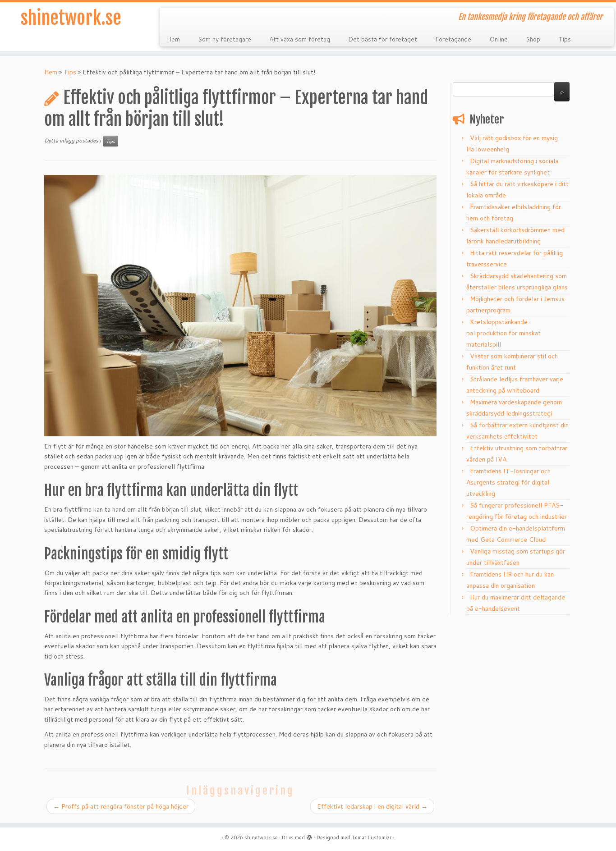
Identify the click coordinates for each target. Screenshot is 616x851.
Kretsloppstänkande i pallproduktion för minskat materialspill (503, 333)
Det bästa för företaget (382, 39)
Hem (173, 39)
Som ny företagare (224, 39)
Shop (533, 39)
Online (498, 39)
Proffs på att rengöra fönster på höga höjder (120, 806)
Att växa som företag (299, 39)
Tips (564, 39)
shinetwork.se (71, 18)
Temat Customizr (371, 837)
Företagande (453, 39)
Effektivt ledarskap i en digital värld (372, 806)
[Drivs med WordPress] (309, 836)
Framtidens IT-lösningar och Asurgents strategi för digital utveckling (508, 482)
